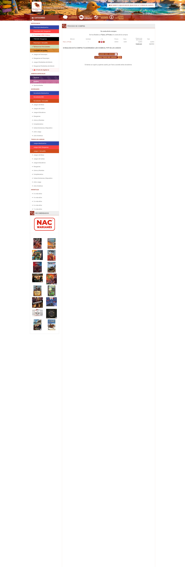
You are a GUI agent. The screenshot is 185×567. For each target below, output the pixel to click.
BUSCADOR (125, 5)
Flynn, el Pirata (67, 42)
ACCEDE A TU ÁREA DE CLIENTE (142, 5)
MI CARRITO (114, 5)
